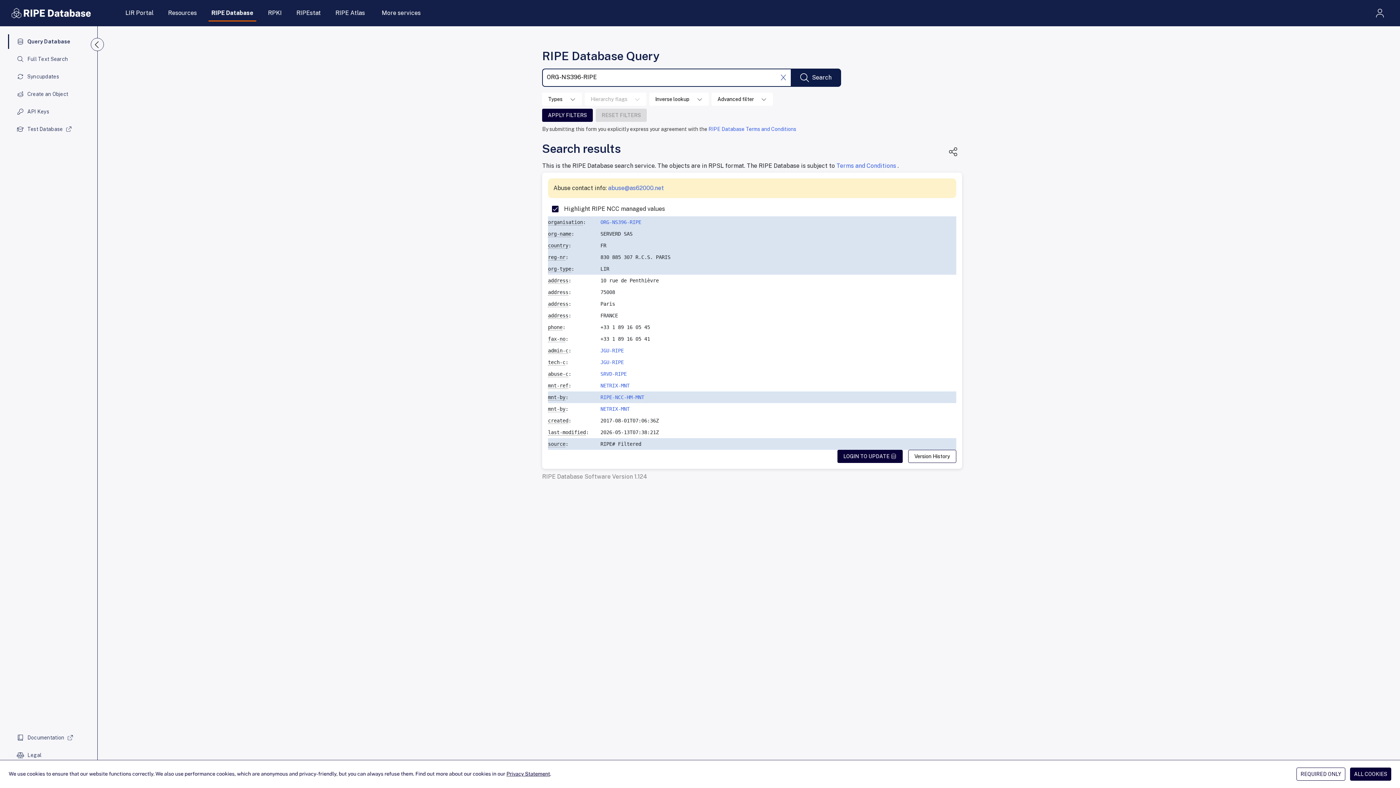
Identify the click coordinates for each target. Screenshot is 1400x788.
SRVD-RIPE (613, 374)
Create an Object (47, 94)
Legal (34, 755)
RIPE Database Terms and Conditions (752, 129)
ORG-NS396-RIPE (620, 222)
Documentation (46, 738)
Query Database (48, 42)
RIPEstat (308, 12)
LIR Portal (139, 12)
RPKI (275, 12)
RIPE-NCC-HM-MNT (622, 397)
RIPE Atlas (350, 12)
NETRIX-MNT (615, 386)
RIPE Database (232, 12)
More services (401, 12)
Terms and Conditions (867, 165)
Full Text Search (47, 59)
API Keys (38, 112)
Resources (182, 12)
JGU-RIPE (612, 351)
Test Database (45, 129)
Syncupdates (43, 77)
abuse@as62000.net (636, 188)
